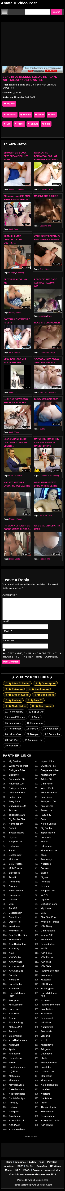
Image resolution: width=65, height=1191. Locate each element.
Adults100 (46, 779)
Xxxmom (45, 886)
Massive (43, 226)
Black (11, 559)
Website (8, 640)
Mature (17, 352)
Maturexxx (14, 1076)
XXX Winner (15, 961)
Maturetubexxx (49, 850)
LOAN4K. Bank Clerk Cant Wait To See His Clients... (15, 442)
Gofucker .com (49, 904)
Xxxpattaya (47, 1044)
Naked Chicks (48, 823)
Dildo (40, 114)
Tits (49, 226)
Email (7, 631)
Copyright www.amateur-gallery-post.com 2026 (32, 1174)
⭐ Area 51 (35, 700)
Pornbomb (14, 881)
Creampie (20, 189)
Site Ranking (16, 1022)
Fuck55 (13, 908)
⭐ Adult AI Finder (17, 683)
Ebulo (44, 1058)
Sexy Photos (16, 863)
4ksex (44, 855)
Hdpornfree (13, 734)
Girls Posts (47, 783)
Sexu (43, 912)
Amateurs (9, 1166)
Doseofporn (15, 1058)
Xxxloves (45, 1000)
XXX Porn (12, 740)
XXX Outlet (15, 957)
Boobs (12, 189)
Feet (52, 114)
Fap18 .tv (46, 814)
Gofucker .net (34, 740)
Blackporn (14, 872)
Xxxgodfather (48, 944)
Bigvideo (13, 837)
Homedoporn (16, 823)
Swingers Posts (17, 788)
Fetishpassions (49, 1062)
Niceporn (12, 745)
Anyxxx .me (47, 806)
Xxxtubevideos (17, 1129)
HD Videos (55, 1166)
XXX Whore (47, 1125)
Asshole (43, 316)
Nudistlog (46, 863)
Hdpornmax (35, 723)
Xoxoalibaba (47, 1111)
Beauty (12, 312)
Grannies (43, 392)
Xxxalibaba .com (18, 1040)
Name (7, 621)
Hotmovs (14, 846)
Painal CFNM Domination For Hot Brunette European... (47, 156)
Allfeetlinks (14, 1053)
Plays (20, 123)
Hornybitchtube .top (49, 994)
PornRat (45, 881)
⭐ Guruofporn (46, 683)
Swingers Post (48, 765)
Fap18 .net (36, 711)
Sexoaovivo (47, 1031)
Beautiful (11, 114)
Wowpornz (14, 1111)
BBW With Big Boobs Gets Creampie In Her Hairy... (16, 156)
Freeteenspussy (18, 1067)
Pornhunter (13, 728)
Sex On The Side (18, 935)
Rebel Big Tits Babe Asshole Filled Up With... (45, 282)
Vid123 (44, 895)
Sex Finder (47, 797)
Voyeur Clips (47, 761)
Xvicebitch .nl (48, 1116)
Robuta (13, 1107)
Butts (43, 819)
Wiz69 (44, 948)
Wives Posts (47, 788)
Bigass (44, 841)
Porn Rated (15, 1009)
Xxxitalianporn (48, 774)
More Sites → (32, 1136)
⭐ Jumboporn (39, 689)
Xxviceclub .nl (16, 1120)
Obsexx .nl (14, 921)
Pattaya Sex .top (50, 970)
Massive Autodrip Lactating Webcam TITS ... (17, 485)
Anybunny (46, 859)
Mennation (46, 1076)
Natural (43, 559)
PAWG (26, 1170)
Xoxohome (15, 1116)
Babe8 (44, 872)
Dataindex (46, 1053)
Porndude (46, 837)
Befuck (12, 828)
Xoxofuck (14, 979)
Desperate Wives (50, 770)
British (18, 312)
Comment (9, 595)
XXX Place (14, 1125)
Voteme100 (47, 935)
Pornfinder (46, 939)
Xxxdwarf (14, 1044)
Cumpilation (44, 352)
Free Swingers (49, 792)
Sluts (16, 229)
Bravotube (52, 734)
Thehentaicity (14, 711)
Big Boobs (46, 828)
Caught (12, 273)
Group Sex (42, 1166)
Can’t (11, 476)
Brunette (43, 189)
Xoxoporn (14, 1000)
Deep (47, 269)
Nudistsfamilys (17, 1098)
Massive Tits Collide (46, 196)
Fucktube (46, 1067)
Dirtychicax (15, 917)
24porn (13, 810)
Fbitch (12, 1062)
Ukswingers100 (17, 806)
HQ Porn (13, 1071)
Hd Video (46, 1022)
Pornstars (52, 1162)
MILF (11, 392)
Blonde (27, 114)
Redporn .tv (15, 841)
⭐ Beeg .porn (44, 694)
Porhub (13, 975)
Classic (12, 519)
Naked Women (15, 717)
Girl (8, 123)
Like (11, 352)
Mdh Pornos (15, 868)
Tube (35, 717)
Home (9, 1162)
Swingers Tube (17, 770)
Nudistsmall (47, 1027)
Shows (34, 123)
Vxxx (11, 904)
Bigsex (44, 877)
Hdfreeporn (47, 846)
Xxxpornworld (16, 966)
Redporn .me (48, 890)
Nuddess (45, 1089)
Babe (49, 316)
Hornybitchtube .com (17, 994)
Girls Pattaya (48, 930)
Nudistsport (47, 1098)
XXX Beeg (46, 926)
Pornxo (45, 868)
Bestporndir (15, 855)
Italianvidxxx (47, 1071)
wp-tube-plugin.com (38, 1180)
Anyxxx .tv (46, 810)
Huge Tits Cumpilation (47, 323)
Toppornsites (48, 832)
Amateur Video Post (19, 3)
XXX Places (47, 957)
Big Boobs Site (17, 819)
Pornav (13, 1031)
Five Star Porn (49, 917)
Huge (52, 352)
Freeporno (14, 895)
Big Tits (10, 103)
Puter (44, 1102)
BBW (20, 1166)
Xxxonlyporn (47, 988)
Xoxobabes (47, 1009)
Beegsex (33, 734)
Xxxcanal (46, 979)
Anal (11, 229)
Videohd (45, 1035)
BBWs (16, 432)
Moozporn (46, 1080)
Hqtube (45, 899)
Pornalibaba (15, 984)
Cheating (20, 273)
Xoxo (11, 952)
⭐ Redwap (13, 700)
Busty (42, 269)
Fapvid (12, 850)
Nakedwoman (16, 1089)
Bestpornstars (16, 832)
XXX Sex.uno (16, 970)
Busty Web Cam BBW (46, 399)
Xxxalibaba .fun (17, 944)
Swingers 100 (48, 801)
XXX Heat (14, 1013)
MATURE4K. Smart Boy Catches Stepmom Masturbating (46, 442)
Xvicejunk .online (50, 921)
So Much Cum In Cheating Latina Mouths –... (13, 239)
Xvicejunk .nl (16, 930)
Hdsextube (51, 728)
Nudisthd (45, 1093)
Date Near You (17, 792)
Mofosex (13, 859)
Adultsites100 (16, 783)
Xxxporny (14, 948)
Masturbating (53, 476)
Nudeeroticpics (17, 1093)
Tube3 (12, 877)
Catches (43, 476)
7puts (12, 1049)
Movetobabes (16, 1084)
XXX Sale (46, 966)
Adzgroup (46, 1049)
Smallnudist (15, 1035)
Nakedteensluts (49, 1084)
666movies (15, 939)
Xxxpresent (47, 1018)
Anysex (13, 886)
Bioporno (14, 774)
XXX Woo (46, 961)
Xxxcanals (46, 1013)
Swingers (37, 1170)
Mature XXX (15, 1027)
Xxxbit (44, 1040)
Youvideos (14, 926)
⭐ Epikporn (14, 689)
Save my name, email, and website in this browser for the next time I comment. (31, 655)
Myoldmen (46, 908)
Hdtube (13, 899)
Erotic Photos (16, 890)
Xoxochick (46, 975)
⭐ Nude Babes (16, 706)
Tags (41, 1162)
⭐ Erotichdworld (17, 694)
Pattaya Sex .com (50, 1004)
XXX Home (47, 984)
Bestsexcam (15, 912)
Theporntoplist (49, 1107)
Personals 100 (17, 779)
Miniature (14, 1080)
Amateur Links (52, 1170)
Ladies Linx (15, 797)
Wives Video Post (18, 765)
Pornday (13, 1102)
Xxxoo (12, 1018)
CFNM (50, 189)
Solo (47, 123)
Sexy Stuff (14, 801)
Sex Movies (13, 723)
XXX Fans (46, 952)
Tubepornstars (17, 814)
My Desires (15, 761)
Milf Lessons (16, 1004)
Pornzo (32, 728)
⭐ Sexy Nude (42, 706)
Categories (20, 1162)
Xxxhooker (14, 988)
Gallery (32, 1162)
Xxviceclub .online (50, 1120)
